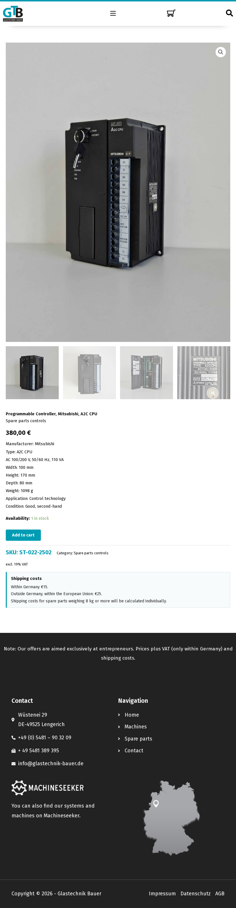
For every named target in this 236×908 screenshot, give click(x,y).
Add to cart (23, 535)
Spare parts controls (26, 420)
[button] (113, 13)
